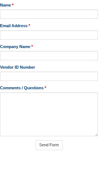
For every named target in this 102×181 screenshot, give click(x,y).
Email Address (15, 26)
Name (7, 5)
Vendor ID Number (17, 67)
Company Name (16, 47)
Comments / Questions (23, 88)
